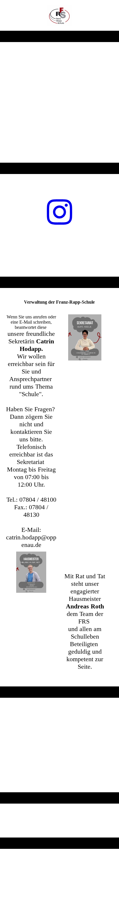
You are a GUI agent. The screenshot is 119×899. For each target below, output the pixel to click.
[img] (59, 15)
